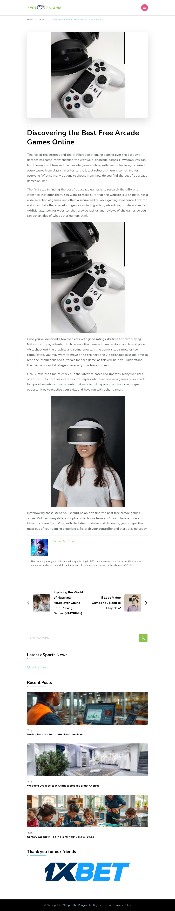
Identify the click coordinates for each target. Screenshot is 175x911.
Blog (30, 126)
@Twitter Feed (38, 667)
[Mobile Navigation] (144, 7)
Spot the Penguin (77, 905)
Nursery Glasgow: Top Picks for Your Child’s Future (60, 837)
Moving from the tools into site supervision (55, 734)
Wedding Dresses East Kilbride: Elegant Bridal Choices (63, 786)
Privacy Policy (123, 905)
